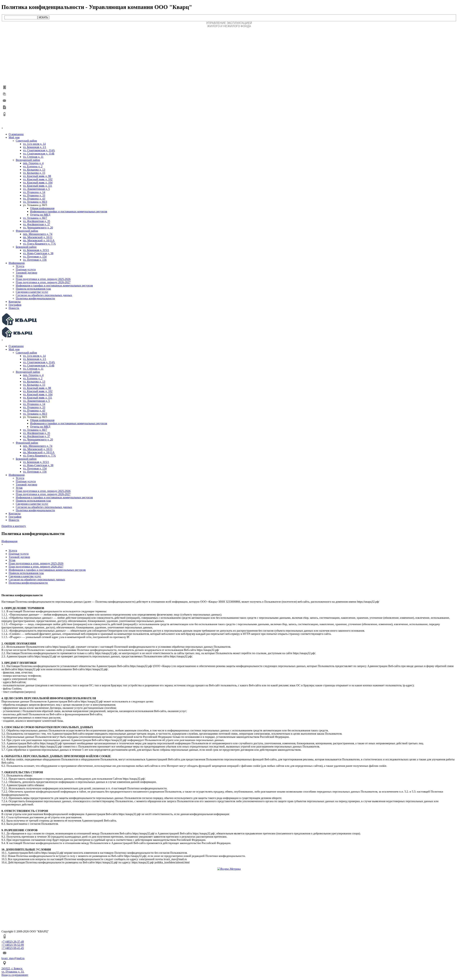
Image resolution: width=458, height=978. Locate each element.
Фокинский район (27, 230)
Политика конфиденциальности (35, 298)
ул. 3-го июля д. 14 (34, 143)
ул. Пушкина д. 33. (12, 971)
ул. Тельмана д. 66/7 (35, 217)
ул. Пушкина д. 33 (34, 195)
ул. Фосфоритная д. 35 (36, 221)
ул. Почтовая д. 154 (35, 256)
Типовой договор (26, 272)
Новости (14, 308)
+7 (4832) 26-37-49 (12, 941)
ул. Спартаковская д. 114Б (38, 153)
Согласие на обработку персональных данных (44, 295)
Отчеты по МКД (40, 214)
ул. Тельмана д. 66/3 (35, 201)
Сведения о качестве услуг (32, 291)
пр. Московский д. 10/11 (37, 237)
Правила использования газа (33, 288)
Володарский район (28, 159)
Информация (17, 262)
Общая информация (42, 208)
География (15, 304)
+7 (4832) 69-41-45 (12, 948)
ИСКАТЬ (43, 17)
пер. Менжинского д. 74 (37, 234)
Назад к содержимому (14, 974)
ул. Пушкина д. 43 (34, 198)
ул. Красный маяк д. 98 (37, 176)
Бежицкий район (26, 246)
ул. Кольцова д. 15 (34, 172)
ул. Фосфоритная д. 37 (36, 224)
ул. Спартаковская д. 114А (39, 150)
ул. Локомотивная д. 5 (36, 188)
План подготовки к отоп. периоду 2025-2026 (43, 279)
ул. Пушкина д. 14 (34, 192)
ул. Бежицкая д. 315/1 (36, 250)
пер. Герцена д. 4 (33, 163)
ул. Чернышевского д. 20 (38, 227)
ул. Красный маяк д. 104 (37, 182)
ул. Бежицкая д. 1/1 (34, 147)
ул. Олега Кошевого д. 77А (39, 243)
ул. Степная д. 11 (33, 156)
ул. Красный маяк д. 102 (37, 179)
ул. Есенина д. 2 (32, 166)
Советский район (26, 140)
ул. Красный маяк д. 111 (37, 185)
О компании (16, 134)
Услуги (20, 266)
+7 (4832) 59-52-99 (12, 944)
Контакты (15, 301)
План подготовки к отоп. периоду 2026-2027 (43, 282)
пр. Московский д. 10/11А (39, 240)
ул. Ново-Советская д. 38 (38, 253)
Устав (19, 275)
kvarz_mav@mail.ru (13, 958)
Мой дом (14, 137)
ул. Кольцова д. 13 (34, 169)
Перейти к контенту (13, 526)
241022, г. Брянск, (12, 968)
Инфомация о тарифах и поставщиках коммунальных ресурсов (68, 211)
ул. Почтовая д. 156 (35, 259)
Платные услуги (26, 269)
